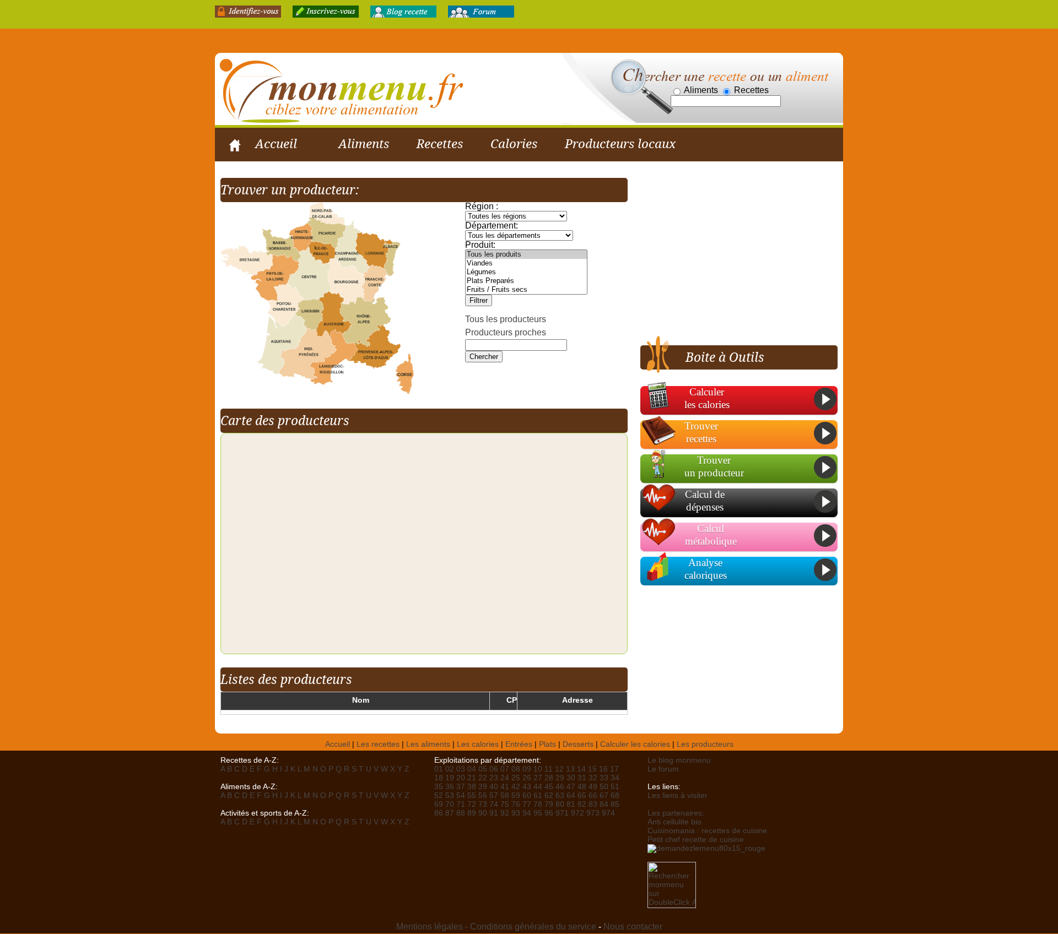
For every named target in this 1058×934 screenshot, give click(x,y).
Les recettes (378, 744)
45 (548, 787)
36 (449, 787)
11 (548, 769)
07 (504, 769)
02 (449, 769)
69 (438, 804)
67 (604, 795)
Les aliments (428, 744)
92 (504, 813)
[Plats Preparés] (526, 280)
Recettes (440, 144)
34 (615, 778)
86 (438, 813)
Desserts (578, 744)
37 (460, 787)
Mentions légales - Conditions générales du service (496, 926)
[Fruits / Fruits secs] (526, 289)
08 (515, 769)
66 (593, 795)
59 (515, 795)
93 (515, 813)
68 (615, 795)
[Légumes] (526, 272)
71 (460, 804)
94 (526, 813)
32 (593, 778)
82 (581, 804)
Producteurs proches (505, 332)
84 (604, 804)
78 (537, 804)
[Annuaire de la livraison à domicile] (706, 848)
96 (548, 813)
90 (482, 813)
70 (449, 804)
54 (460, 795)
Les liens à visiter (677, 795)
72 (471, 804)
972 (577, 813)
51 (615, 787)
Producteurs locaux (620, 144)
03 (460, 769)
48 (581, 787)
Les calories (478, 744)
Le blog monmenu (679, 760)
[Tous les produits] (526, 254)
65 (581, 795)
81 (570, 804)
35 (438, 787)
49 (593, 787)
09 (526, 769)
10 (537, 769)
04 (471, 769)
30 (570, 778)
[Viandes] (526, 263)
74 (493, 804)
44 (537, 787)
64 (570, 795)
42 (515, 787)
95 (537, 813)
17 (614, 769)
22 (482, 778)
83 (593, 804)
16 (603, 769)
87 (449, 813)
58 (504, 795)
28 (548, 778)
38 (471, 787)
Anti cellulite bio (674, 822)
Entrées (518, 744)
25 (515, 778)
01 (438, 769)
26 (526, 778)
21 (471, 778)
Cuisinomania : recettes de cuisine (707, 831)
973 (593, 813)
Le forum (663, 769)
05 (482, 769)
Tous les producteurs (505, 319)
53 (449, 795)
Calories (513, 144)
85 (615, 804)
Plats (547, 744)
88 (460, 813)
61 (537, 795)
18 (438, 778)
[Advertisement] (732, 255)
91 (493, 813)
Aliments (363, 144)
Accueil (276, 144)
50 (604, 787)
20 (460, 778)
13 (570, 769)
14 (581, 769)
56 (482, 795)
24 (504, 778)
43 (526, 787)
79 (548, 804)
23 (493, 778)
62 (548, 795)
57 (493, 795)
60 (526, 795)
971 (562, 813)
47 (570, 787)
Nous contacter (632, 926)
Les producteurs (705, 744)
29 (559, 778)
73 (482, 804)
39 (482, 787)
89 (471, 813)
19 (449, 778)
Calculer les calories (635, 744)
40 (493, 787)
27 (537, 778)
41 (504, 787)
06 (493, 769)
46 (559, 787)
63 (559, 795)
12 (559, 769)
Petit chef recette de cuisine (695, 839)
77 (526, 804)
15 (592, 769)
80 (559, 804)
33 (604, 778)
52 (438, 795)
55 (471, 795)
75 (504, 804)
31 (581, 778)
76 (515, 804)
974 (608, 813)
